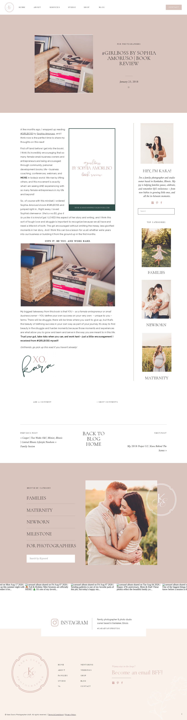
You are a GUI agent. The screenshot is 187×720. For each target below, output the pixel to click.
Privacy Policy (70, 715)
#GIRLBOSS (26, 133)
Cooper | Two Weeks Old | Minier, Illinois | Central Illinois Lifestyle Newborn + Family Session (41, 442)
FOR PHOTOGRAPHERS (129, 43)
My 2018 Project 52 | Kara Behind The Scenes (147, 448)
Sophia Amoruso (46, 133)
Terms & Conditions (56, 715)
